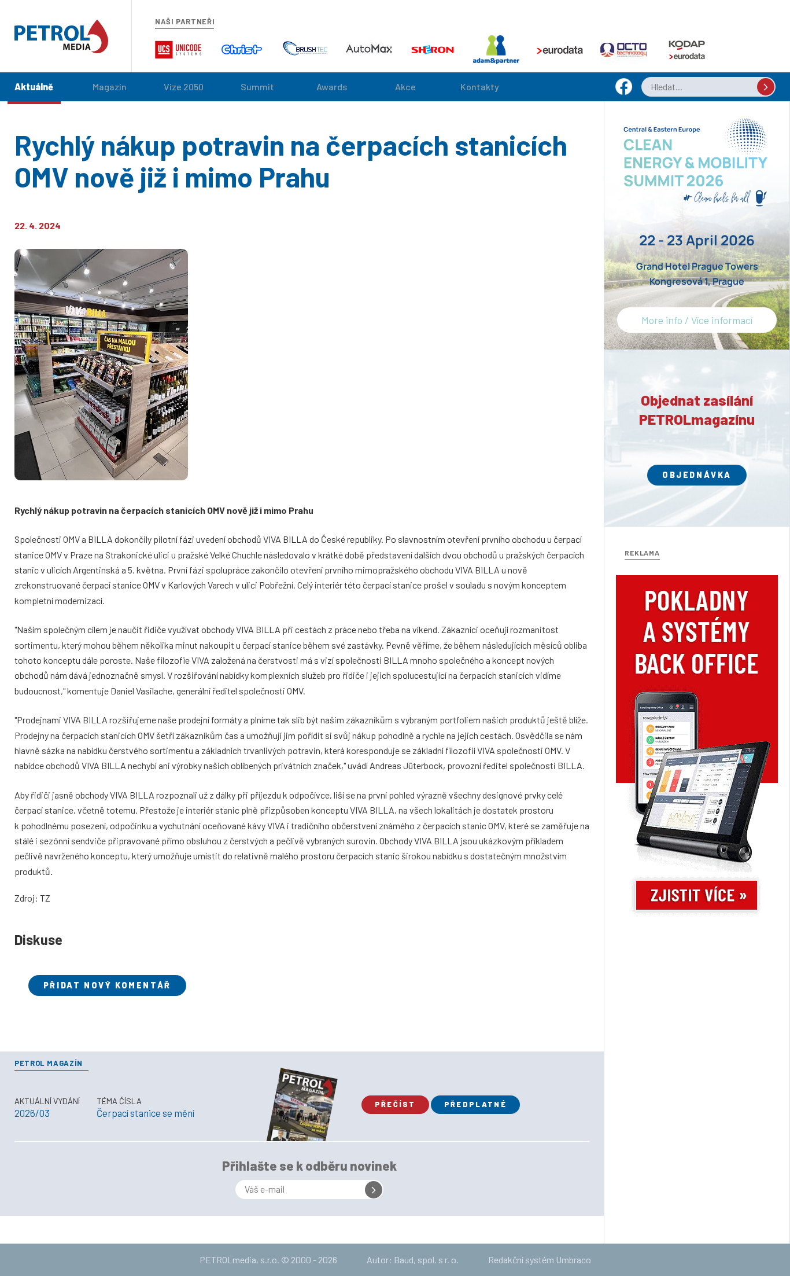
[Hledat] (765, 86)
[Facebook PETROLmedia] (624, 91)
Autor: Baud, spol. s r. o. (413, 1259)
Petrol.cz (61, 36)
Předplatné (475, 1104)
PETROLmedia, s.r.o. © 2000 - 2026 (268, 1259)
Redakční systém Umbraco (539, 1259)
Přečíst (395, 1104)
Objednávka (697, 475)
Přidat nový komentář (107, 985)
